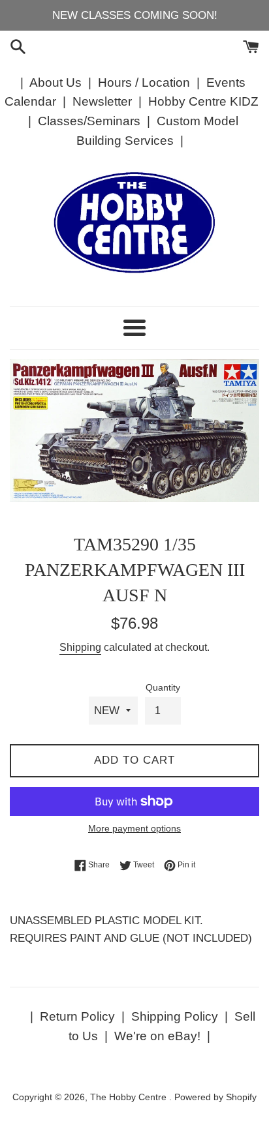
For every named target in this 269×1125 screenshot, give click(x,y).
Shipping (80, 647)
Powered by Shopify (215, 1097)
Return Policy (77, 1016)
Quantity (163, 688)
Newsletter (102, 101)
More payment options (134, 828)
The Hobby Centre (129, 1097)
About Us (55, 82)
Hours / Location (144, 82)
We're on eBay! (157, 1036)
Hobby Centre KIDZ (203, 101)
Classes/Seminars (89, 121)
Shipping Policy (174, 1016)
